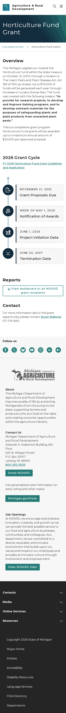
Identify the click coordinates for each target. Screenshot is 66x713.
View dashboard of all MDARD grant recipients (34, 290)
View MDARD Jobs (22, 567)
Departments (16, 705)
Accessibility (15, 667)
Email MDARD (19, 472)
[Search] (54, 6)
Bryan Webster (51, 317)
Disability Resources (20, 677)
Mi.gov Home (15, 649)
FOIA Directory (17, 696)
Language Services (19, 686)
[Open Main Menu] (61, 6)
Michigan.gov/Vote (22, 498)
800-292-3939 (15, 464)
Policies (12, 658)
